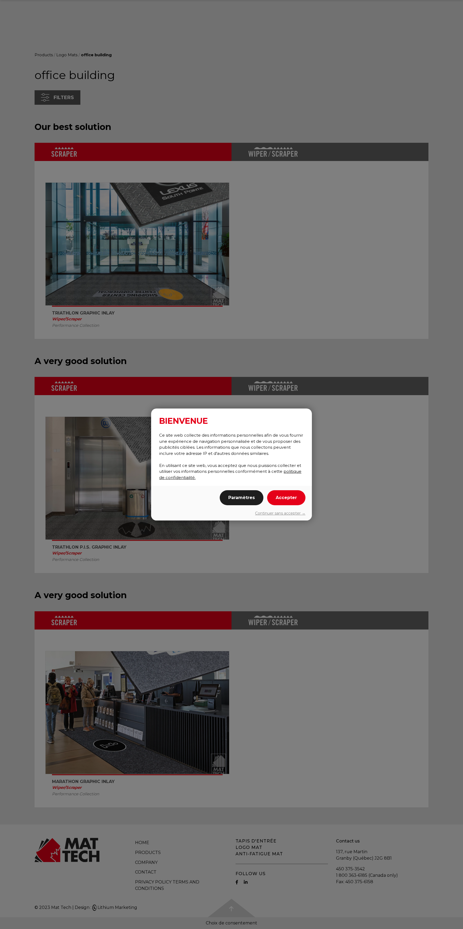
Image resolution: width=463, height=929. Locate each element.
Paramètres (241, 497)
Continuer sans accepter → (280, 513)
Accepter (286, 497)
